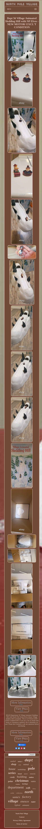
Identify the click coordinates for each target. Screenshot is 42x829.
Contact (22, 817)
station (31, 777)
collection (19, 793)
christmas (22, 780)
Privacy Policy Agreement (22, 820)
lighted (17, 805)
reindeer (18, 784)
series (12, 773)
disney (34, 788)
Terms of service (21, 824)
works (12, 793)
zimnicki (32, 774)
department (16, 787)
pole (31, 768)
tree (32, 765)
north (29, 792)
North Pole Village (22, 813)
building (22, 776)
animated (25, 805)
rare (33, 801)
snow (26, 774)
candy (12, 777)
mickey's (20, 761)
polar (10, 781)
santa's (16, 797)
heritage (25, 784)
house (12, 769)
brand (20, 774)
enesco (24, 801)
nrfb (28, 788)
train (19, 765)
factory (26, 796)
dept (29, 760)
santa (33, 781)
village (13, 801)
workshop (22, 769)
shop (13, 764)
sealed (13, 761)
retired (26, 764)
